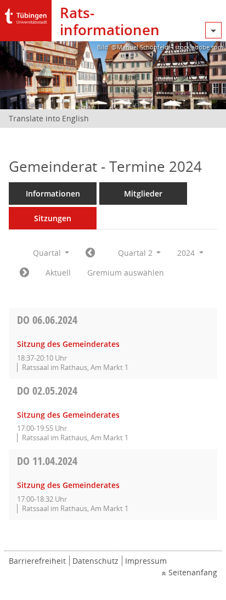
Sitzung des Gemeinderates (68, 344)
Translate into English (49, 118)
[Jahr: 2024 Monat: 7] (24, 273)
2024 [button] (187, 253)
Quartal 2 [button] (136, 253)
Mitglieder (143, 193)
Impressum (146, 561)
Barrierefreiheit (37, 561)
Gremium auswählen (125, 272)
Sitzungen (52, 218)
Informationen (53, 193)
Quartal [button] (48, 253)
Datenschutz (95, 561)
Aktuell (58, 272)
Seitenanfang (192, 572)
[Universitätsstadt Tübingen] (26, 13)
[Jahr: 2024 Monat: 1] (90, 253)
